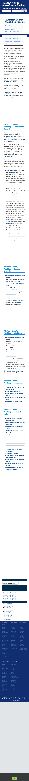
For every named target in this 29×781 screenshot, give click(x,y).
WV (12, 599)
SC (12, 598)
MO (13, 595)
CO (10, 592)
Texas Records (14, 675)
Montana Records (23, 649)
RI (10, 598)
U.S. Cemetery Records (8, 606)
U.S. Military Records (8, 611)
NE (3, 596)
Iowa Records (22, 626)
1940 (7, 285)
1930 (22, 283)
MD (5, 595)
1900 (14, 283)
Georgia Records (14, 644)
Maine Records (23, 633)
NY (12, 596)
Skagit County (14, 80)
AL (3, 592)
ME (7, 595)
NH (7, 596)
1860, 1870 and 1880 (11, 294)
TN (15, 598)
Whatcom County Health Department (16, 236)
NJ (8, 596)
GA (3, 593)
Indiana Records (14, 648)
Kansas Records (23, 627)
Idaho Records (14, 645)
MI (8, 595)
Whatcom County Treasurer (12, 223)
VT (7, 599)
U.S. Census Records (8, 603)
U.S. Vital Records (7, 614)
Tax (21, 139)
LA (15, 593)
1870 (7, 281)
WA (10, 599)
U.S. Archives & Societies (9, 615)
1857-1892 (14, 290)
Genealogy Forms (7, 619)
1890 (19, 281)
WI (13, 599)
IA (10, 593)
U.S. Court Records (8, 604)
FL (15, 592)
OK (5, 598)
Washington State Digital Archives (14, 401)
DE (13, 592)
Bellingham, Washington (11, 138)
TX (3, 599)
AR (7, 592)
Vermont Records (14, 677)
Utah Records (13, 676)
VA (8, 599)
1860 (23, 279)
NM (10, 596)
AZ (5, 592)
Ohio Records (4, 684)
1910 (17, 283)
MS (12, 595)
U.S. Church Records (8, 607)
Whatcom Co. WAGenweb (12, 453)
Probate (8, 141)
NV (5, 596)
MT (15, 595)
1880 (10, 281)
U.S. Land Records (7, 608)
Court (18, 139)
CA (8, 592)
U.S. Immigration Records (9, 610)
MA (3, 595)
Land (23, 139)
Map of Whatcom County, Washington (14, 92)
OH (3, 598)
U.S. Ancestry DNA (7, 616)
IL (7, 593)
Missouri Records (23, 648)
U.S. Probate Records (8, 612)
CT (12, 592)
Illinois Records (14, 647)
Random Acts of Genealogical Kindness (10, 698)
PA (8, 598)
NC (13, 596)
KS (12, 593)
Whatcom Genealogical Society (13, 391)
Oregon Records (5, 688)
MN (10, 595)
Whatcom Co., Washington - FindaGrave (15, 430)
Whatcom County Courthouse (13, 136)
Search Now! (24, 11)
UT (5, 599)
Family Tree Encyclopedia (9, 618)
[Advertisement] (14, 24)
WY (15, 599)
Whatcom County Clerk (11, 188)
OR (7, 598)
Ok (14, 778)
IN (8, 593)
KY (13, 593)
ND (15, 596)
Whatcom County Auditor (12, 170)
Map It (20, 48)
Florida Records (14, 643)
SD (13, 598)
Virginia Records (14, 678)
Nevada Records (5, 667)
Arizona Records (14, 631)
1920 (19, 283)
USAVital (18, 354)
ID (5, 593)
